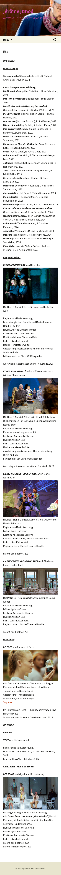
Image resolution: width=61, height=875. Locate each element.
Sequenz (7, 702)
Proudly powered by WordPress (30, 868)
